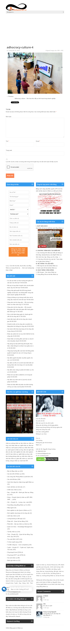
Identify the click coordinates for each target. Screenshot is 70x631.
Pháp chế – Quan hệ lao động (16, 521)
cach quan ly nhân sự (17, 447)
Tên (7, 141)
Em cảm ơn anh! (47, 605)
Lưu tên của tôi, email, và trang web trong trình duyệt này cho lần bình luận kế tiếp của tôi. (32, 161)
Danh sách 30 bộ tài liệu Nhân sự (47, 268)
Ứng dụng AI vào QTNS (14, 552)
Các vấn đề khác (12, 479)
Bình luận (8, 116)
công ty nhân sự (14, 460)
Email (38, 141)
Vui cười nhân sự (12, 558)
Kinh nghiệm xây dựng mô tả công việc (18, 513)
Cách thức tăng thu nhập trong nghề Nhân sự (20, 482)
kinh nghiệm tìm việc (19, 452)
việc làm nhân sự (11, 458)
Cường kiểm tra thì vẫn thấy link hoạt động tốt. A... (51, 614)
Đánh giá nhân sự (12, 560)
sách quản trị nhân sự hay (15, 450)
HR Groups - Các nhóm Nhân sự (46, 272)
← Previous (10, 96)
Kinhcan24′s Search (14, 616)
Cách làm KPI (24, 460)
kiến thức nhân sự (27, 456)
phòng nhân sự (15, 443)
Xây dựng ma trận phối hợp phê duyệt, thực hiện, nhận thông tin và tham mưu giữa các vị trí (20, 346)
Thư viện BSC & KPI (13, 539)
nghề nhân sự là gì (24, 454)
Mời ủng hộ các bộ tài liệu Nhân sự (47, 265)
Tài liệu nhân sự (12, 531)
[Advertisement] (35, 28)
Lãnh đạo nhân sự (12, 516)
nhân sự (8, 443)
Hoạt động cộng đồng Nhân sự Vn (17, 505)
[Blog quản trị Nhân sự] (16, 7)
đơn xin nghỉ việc (29, 450)
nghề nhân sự (24, 445)
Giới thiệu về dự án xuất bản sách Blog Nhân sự (50, 228)
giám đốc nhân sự (21, 458)
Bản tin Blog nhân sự (13, 471)
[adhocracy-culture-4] (35, 93)
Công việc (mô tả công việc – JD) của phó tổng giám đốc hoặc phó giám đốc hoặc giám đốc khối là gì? (20, 309)
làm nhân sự (24, 443)
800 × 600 (60, 50)
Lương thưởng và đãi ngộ (14, 518)
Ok (44, 597)
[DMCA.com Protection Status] (47, 461)
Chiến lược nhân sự (13, 489)
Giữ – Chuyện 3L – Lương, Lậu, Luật (18, 502)
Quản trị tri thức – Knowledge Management (19, 526)
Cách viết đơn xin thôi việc (14, 487)
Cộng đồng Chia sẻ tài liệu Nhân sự (47, 274)
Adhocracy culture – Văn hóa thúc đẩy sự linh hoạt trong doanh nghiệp (35, 98)
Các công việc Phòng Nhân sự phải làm (18, 476)
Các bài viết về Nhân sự (14, 474)
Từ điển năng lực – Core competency (18, 544)
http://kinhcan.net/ (14, 610)
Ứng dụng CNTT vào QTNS (15, 555)
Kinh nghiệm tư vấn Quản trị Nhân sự (18, 510)
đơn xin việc (9, 452)
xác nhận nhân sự (14, 445)
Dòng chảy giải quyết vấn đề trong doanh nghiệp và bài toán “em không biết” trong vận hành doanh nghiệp (20, 292)
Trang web (9, 150)
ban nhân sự (14, 454)
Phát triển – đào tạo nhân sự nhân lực (18, 524)
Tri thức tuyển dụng (13, 542)
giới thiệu (43, 584)
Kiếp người (10, 507)
